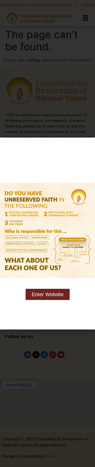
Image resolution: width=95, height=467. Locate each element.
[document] (47, 233)
